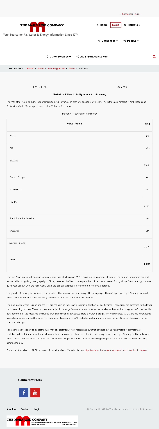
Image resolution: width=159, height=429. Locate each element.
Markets (133, 24)
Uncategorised (56, 68)
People (131, 40)
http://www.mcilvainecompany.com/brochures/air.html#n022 (116, 350)
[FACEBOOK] (23, 392)
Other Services (59, 56)
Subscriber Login (130, 14)
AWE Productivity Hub (94, 56)
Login (37, 409)
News (115, 24)
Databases (109, 40)
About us (11, 409)
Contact (25, 409)
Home (104, 24)
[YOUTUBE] (35, 392)
